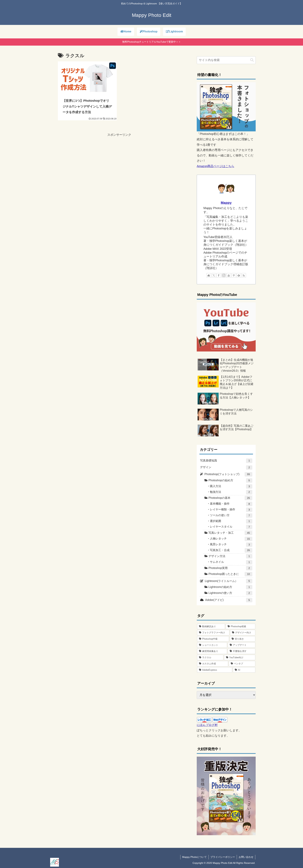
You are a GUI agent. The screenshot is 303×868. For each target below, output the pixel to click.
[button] (252, 60)
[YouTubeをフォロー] (228, 275)
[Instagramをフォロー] (223, 275)
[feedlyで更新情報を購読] (238, 275)
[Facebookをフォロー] (218, 275)
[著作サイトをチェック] (208, 275)
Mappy (226, 203)
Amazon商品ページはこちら (215, 166)
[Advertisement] (119, 162)
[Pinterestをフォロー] (233, 275)
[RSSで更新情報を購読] (243, 275)
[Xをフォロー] (213, 275)
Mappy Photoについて (194, 857)
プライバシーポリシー (222, 857)
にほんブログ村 (207, 725)
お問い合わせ (246, 857)
